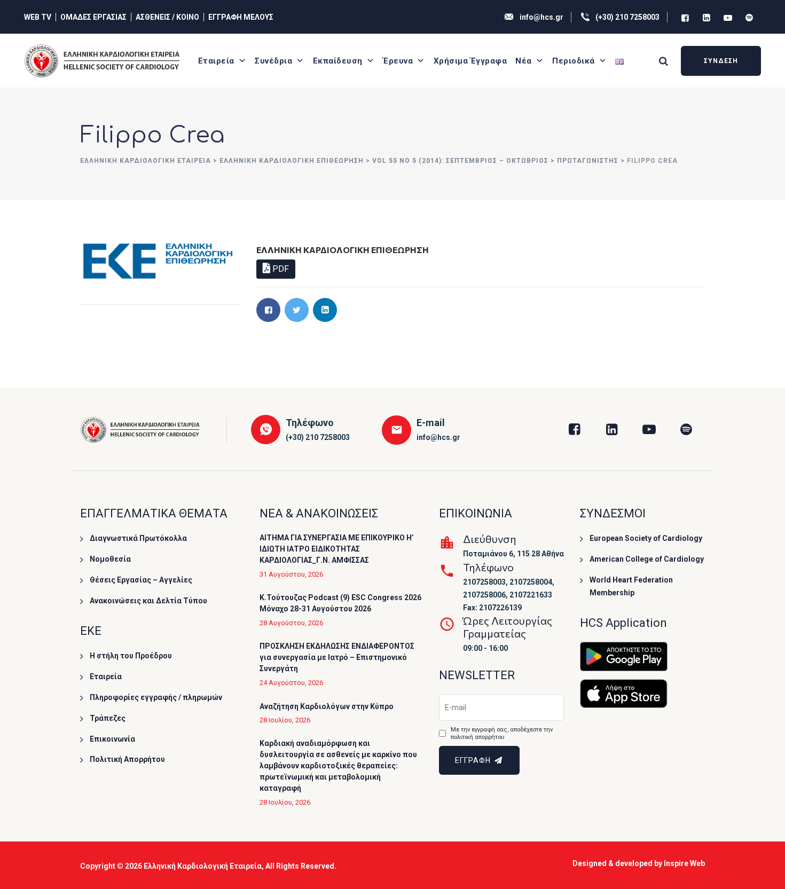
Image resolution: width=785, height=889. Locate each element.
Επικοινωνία (112, 739)
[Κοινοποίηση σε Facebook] (268, 310)
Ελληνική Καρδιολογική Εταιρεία (203, 866)
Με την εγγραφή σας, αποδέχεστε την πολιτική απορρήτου (502, 733)
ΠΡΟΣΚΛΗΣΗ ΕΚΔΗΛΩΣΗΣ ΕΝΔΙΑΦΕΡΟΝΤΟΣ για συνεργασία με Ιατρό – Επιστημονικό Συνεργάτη (337, 657)
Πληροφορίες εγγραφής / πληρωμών (156, 697)
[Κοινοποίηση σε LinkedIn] (325, 310)
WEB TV (37, 17)
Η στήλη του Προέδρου (131, 655)
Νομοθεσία (110, 559)
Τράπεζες (107, 718)
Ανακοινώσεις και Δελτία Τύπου (148, 600)
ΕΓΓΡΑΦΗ (474, 760)
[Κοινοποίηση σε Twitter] (297, 310)
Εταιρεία (216, 61)
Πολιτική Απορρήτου (127, 759)
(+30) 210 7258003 (627, 17)
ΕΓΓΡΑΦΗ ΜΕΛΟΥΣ (240, 17)
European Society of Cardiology (646, 538)
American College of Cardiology (647, 559)
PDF (279, 269)
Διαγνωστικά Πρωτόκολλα (138, 538)
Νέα (523, 61)
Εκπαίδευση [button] (338, 61)
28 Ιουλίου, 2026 (285, 720)
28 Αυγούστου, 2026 (291, 623)
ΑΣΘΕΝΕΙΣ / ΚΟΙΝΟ (167, 17)
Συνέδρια (273, 61)
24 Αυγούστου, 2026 (291, 683)
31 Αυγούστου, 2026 (291, 574)
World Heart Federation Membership (631, 586)
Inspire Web (684, 863)
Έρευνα (398, 61)
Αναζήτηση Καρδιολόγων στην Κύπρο (327, 706)
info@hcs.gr (541, 17)
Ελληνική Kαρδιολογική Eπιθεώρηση (342, 250)
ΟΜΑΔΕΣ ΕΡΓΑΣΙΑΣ (93, 17)
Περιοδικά (573, 61)
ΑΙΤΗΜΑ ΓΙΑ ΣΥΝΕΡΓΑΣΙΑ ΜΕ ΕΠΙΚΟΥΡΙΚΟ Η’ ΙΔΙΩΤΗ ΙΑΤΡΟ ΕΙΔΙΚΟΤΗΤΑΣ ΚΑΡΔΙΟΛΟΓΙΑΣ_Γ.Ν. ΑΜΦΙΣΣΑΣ (337, 548)
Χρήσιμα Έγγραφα (470, 61)
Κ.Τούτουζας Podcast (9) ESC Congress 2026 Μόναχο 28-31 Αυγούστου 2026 (340, 603)
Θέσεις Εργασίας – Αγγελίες (141, 580)
